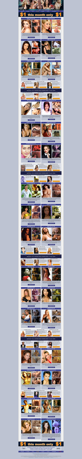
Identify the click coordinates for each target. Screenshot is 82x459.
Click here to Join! (31, 37)
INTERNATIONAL (54, 11)
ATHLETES (48, 11)
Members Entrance (31, 457)
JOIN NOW (60, 11)
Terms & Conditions (46, 457)
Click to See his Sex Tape (56, 87)
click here (38, 455)
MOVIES (33, 11)
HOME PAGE (22, 11)
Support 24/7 (36, 457)
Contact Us (51, 457)
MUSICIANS (42, 11)
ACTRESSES (27, 11)
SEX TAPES (37, 11)
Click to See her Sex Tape (30, 87)
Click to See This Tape (43, 98)
